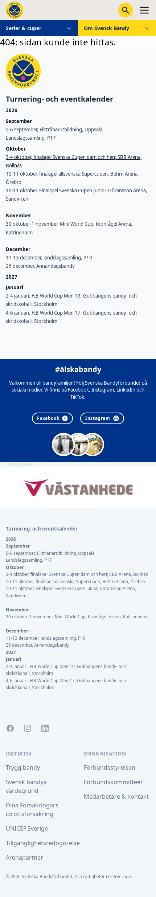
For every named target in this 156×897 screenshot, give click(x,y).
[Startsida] (14, 10)
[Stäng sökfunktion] (125, 10)
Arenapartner (24, 857)
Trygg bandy (23, 767)
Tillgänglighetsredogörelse (43, 843)
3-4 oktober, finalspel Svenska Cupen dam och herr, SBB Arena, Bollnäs (77, 574)
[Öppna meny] (144, 10)
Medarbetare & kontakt (116, 796)
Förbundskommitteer (113, 782)
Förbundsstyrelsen (109, 767)
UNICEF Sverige (27, 828)
